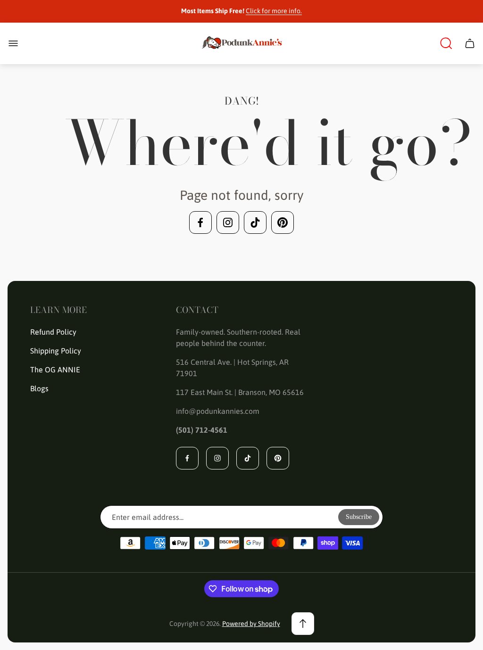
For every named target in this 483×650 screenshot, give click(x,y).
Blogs (39, 388)
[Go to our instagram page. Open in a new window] (228, 222)
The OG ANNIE (55, 369)
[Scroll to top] (302, 623)
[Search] (446, 43)
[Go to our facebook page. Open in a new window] (200, 222)
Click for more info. (274, 11)
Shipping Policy (55, 350)
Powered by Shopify (251, 623)
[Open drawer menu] (13, 43)
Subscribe (359, 516)
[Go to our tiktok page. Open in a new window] (255, 222)
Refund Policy (53, 332)
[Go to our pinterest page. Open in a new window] (282, 222)
